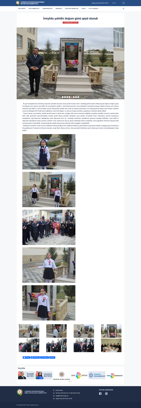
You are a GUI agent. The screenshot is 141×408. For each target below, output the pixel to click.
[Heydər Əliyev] (114, 375)
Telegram (45, 357)
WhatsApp (36, 357)
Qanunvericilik (47, 8)
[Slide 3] (67, 97)
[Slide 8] (78, 97)
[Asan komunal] (97, 375)
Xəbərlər (59, 8)
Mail (53, 357)
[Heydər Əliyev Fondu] (44, 375)
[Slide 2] (65, 97)
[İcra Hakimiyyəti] (18, 3)
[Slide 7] (76, 97)
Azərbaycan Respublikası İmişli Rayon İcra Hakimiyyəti (32, 3)
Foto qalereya (93, 8)
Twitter (27, 357)
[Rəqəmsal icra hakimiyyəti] (79, 375)
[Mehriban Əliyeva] (26, 375)
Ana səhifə (21, 8)
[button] (69, 381)
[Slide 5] (71, 97)
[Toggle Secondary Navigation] (123, 8)
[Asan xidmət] (61, 375)
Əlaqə (84, 8)
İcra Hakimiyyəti (34, 8)
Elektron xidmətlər (71, 8)
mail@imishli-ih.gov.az (62, 396)
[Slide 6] (74, 97)
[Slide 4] (69, 97)
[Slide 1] (63, 97)
